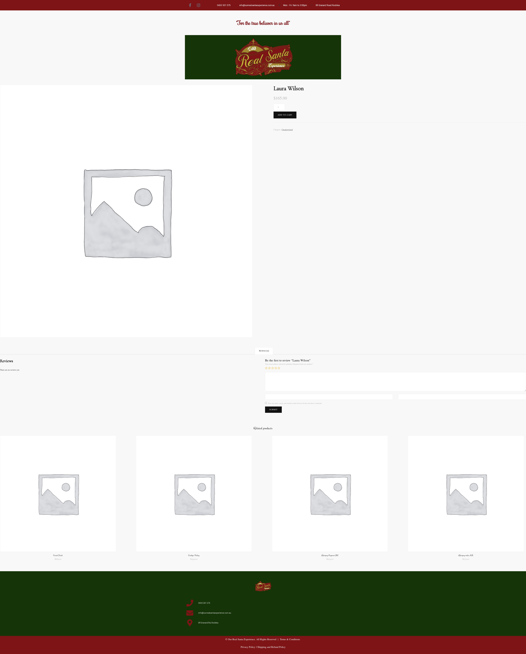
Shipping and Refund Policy (271, 647)
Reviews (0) (264, 351)
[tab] (264, 350)
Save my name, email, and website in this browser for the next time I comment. (295, 403)
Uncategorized (287, 129)
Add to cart (285, 115)
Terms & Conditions (290, 639)
